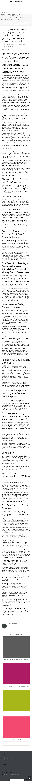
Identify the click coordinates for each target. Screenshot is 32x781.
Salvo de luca (6, 44)
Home (3, 8)
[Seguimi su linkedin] (7, 758)
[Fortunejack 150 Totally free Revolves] (16, 673)
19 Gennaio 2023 (20, 44)
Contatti (4, 12)
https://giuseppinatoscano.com (12, 774)
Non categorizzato (8, 46)
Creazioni (12, 8)
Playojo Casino (16, 739)
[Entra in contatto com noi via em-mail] (8, 626)
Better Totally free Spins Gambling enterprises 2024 (17, 659)
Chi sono (20, 8)
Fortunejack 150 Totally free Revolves (16, 686)
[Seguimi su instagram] (11, 758)
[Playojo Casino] (16, 727)
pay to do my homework (21, 80)
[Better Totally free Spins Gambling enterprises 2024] (16, 647)
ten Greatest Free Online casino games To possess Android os (17, 712)
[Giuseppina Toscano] (16, 3)
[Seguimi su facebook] (3, 758)
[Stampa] (9, 49)
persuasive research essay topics (18, 530)
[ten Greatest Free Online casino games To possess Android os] (16, 700)
